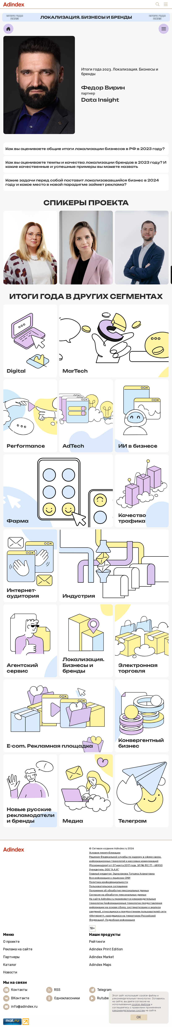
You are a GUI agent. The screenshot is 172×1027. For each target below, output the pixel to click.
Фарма (18, 521)
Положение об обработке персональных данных (119, 890)
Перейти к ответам (30, 274)
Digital (16, 371)
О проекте (11, 942)
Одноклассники (67, 998)
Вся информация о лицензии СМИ (109, 877)
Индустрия (79, 596)
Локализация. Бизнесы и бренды (83, 665)
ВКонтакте (20, 998)
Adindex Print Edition (106, 949)
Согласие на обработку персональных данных (117, 894)
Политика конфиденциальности (108, 882)
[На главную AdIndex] (43, 849)
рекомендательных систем (128, 1010)
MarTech (75, 371)
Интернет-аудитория (23, 593)
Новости (10, 972)
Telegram (104, 990)
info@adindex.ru (24, 1007)
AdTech (73, 446)
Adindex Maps (100, 965)
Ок (139, 1017)
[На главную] (8, 29)
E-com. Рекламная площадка (50, 746)
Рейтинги (97, 942)
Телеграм (132, 821)
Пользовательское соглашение (108, 886)
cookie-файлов (141, 1004)
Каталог (9, 965)
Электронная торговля (138, 668)
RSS (57, 990)
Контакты (19, 990)
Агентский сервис (22, 668)
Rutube (103, 998)
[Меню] (164, 29)
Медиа (73, 821)
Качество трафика (132, 518)
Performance (26, 446)
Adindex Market (101, 957)
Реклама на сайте (17, 949)
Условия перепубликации (104, 852)
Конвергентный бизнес (141, 743)
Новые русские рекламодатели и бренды (31, 815)
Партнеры (11, 957)
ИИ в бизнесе (137, 446)
